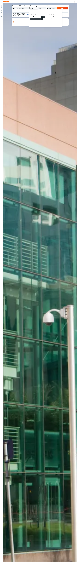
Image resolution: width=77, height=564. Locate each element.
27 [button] (49, 25)
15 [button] (33, 20)
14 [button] (31, 20)
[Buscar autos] (1, 8)
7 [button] (31, 18)
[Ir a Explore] (1, 10)
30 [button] (35, 25)
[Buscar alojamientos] (1, 6)
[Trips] (1, 16)
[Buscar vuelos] (1, 4)
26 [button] (47, 25)
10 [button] (37, 18)
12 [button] (47, 20)
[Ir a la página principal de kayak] (6, 1)
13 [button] (44, 18)
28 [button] (31, 25)
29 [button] (33, 25)
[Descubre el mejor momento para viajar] (1, 14)
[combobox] (21, 8)
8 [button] (33, 18)
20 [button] (44, 20)
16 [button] (35, 20)
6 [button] (49, 18)
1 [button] (33, 16)
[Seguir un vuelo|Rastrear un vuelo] (1, 12)
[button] (1, 1)
